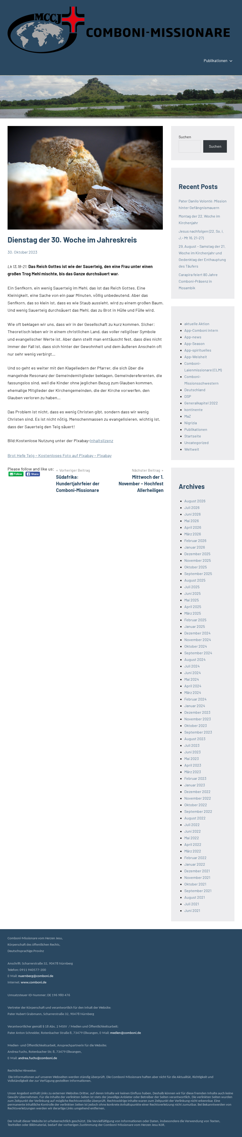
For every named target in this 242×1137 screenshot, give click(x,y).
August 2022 (195, 818)
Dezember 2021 (197, 870)
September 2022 (198, 811)
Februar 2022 (195, 857)
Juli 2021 (191, 904)
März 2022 (192, 851)
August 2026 (194, 501)
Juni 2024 (192, 672)
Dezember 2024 (197, 633)
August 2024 (195, 659)
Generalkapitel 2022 (201, 403)
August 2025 (194, 580)
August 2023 (194, 738)
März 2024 (192, 692)
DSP (187, 396)
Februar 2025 (195, 619)
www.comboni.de (33, 982)
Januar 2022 (194, 864)
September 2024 (198, 652)
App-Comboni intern (201, 330)
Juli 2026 (191, 507)
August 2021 (194, 897)
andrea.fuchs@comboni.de (37, 1058)
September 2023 (198, 732)
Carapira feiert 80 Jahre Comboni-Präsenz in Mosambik (198, 281)
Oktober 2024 (195, 646)
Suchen (185, 136)
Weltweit (191, 449)
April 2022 (192, 844)
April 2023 (192, 765)
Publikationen (215, 60)
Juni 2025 (192, 593)
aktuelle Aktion (196, 323)
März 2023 (192, 771)
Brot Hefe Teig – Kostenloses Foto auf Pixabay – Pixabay (60, 455)
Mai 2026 (191, 520)
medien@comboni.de (125, 1033)
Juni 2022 (192, 831)
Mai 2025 (191, 600)
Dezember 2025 (197, 553)
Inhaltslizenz (101, 440)
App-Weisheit (195, 356)
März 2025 (192, 613)
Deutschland (194, 389)
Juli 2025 (191, 586)
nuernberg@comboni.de (35, 976)
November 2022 (197, 798)
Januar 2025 (194, 626)
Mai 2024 (191, 679)
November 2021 (197, 877)
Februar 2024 (195, 699)
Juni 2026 (192, 514)
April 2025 (192, 606)
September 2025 (198, 573)
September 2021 (198, 890)
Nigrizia (190, 422)
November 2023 (197, 719)
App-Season (194, 343)
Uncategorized (196, 442)
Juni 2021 (192, 910)
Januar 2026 (194, 547)
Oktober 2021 (195, 884)
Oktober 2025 (195, 567)
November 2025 (197, 560)
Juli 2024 (192, 666)
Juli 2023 (191, 745)
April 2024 (192, 686)
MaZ (187, 416)
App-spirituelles (197, 350)
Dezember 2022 (197, 791)
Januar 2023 (194, 785)
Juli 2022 (192, 824)
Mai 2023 (191, 758)
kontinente (193, 409)
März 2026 (192, 534)
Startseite (192, 436)
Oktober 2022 (195, 804)
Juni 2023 (192, 752)
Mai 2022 (191, 837)
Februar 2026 (195, 540)
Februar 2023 (195, 778)
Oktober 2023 (195, 725)
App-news (192, 337)
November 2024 (197, 639)
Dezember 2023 (197, 712)
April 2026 (192, 527)
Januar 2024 (194, 705)
